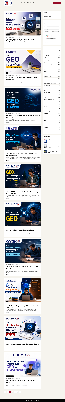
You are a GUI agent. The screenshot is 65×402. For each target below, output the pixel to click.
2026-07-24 (18, 37)
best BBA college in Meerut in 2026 (50, 83)
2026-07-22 (18, 228)
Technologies (46, 127)
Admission (45, 50)
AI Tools (8, 339)
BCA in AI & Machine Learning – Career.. (53, 147)
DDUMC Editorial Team (10, 37)
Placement (45, 118)
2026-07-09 (18, 342)
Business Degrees (47, 85)
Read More (7, 45)
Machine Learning (47, 111)
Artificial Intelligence (47, 60)
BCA (7, 111)
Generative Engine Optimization (49, 99)
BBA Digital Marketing (10, 376)
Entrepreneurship (47, 92)
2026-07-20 (18, 303)
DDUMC (8, 34)
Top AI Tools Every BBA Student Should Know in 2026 (22, 344)
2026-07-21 (18, 264)
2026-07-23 (18, 113)
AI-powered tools (47, 55)
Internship (45, 106)
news (45, 115)
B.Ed (44, 62)
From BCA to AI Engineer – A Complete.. (53, 141)
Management (46, 113)
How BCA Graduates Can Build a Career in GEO (20, 230)
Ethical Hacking (46, 94)
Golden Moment (46, 101)
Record (45, 120)
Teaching (45, 125)
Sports (45, 122)
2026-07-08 (18, 378)
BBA (44, 69)
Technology (46, 129)
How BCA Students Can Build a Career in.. (53, 152)
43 (17, 392)
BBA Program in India (47, 76)
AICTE (45, 57)
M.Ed (44, 108)
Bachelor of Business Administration (50, 64)
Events (45, 97)
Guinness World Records (48, 104)
